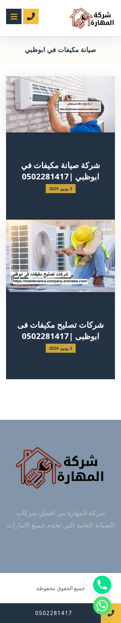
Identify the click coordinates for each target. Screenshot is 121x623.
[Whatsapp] (102, 606)
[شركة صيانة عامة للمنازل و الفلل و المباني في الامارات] (92, 18)
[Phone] (102, 585)
